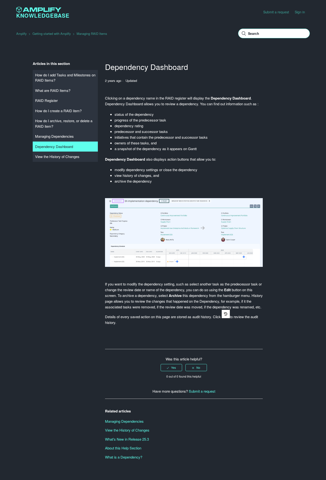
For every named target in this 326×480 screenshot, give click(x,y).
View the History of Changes (57, 156)
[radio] (171, 367)
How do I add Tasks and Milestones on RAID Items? (65, 77)
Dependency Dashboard (54, 146)
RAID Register (46, 100)
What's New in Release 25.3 (127, 439)
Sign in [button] (300, 12)
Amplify (21, 33)
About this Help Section (123, 447)
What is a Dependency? (123, 456)
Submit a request (276, 12)
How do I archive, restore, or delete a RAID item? (63, 123)
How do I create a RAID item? (58, 110)
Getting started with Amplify (51, 33)
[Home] (38, 11)
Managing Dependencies (54, 136)
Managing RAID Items (92, 33)
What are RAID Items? (52, 90)
